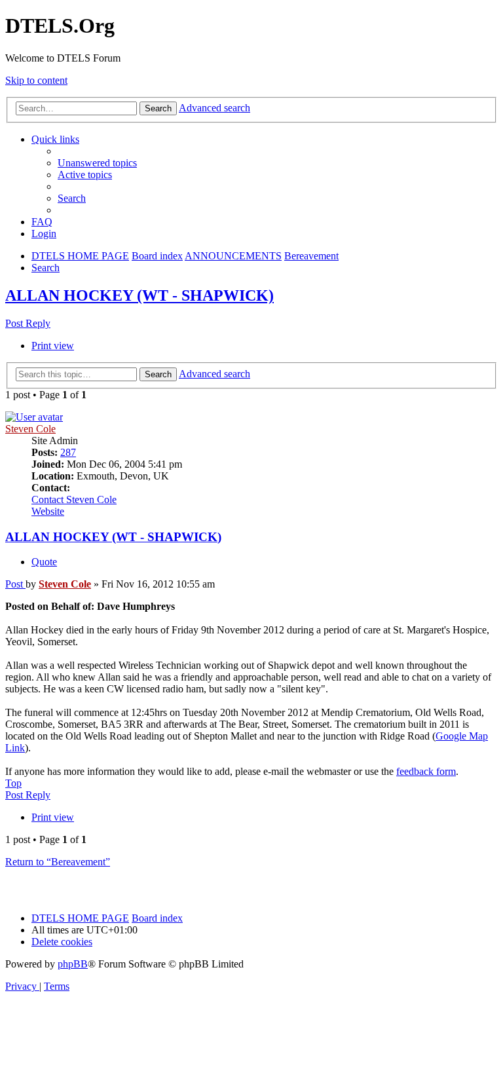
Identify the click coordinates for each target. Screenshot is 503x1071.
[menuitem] (97, 162)
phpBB (73, 963)
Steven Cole (30, 428)
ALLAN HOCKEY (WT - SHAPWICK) (139, 295)
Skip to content (36, 80)
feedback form (426, 771)
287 (68, 452)
